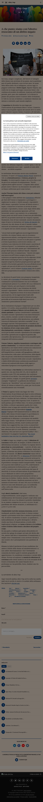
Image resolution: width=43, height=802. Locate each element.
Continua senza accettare (33, 116)
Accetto (27, 158)
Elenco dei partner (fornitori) (11, 152)
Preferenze (15, 158)
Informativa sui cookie (23, 141)
